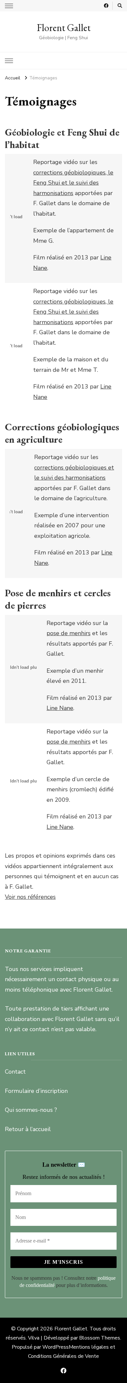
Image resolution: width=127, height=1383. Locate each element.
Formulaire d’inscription (36, 1091)
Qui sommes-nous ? (31, 1110)
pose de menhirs (69, 633)
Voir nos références (30, 897)
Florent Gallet (64, 27)
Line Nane (60, 708)
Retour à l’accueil (28, 1129)
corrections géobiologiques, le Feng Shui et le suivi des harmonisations (73, 183)
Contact (15, 1072)
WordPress (55, 1347)
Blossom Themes (99, 1338)
